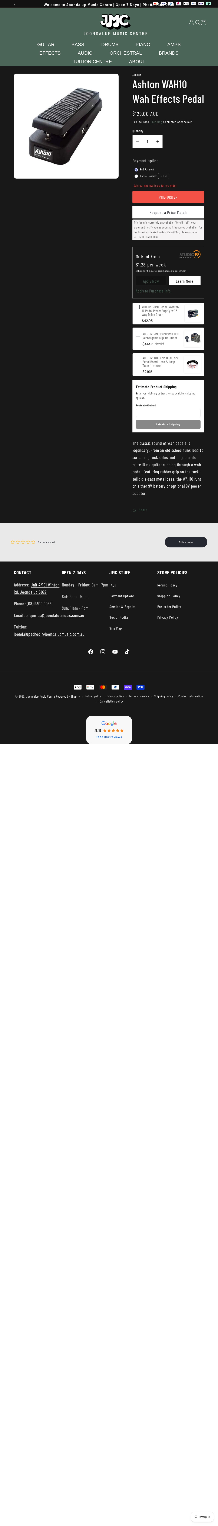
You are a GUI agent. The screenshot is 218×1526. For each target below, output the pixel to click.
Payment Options (122, 596)
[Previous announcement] (14, 5)
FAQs (112, 585)
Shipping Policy (169, 596)
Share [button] (143, 509)
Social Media (118, 617)
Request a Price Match (168, 212)
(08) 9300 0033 (39, 603)
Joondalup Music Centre (40, 696)
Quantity (137, 131)
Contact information (190, 696)
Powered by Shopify (68, 696)
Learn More (184, 281)
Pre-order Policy (169, 606)
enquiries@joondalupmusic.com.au (55, 615)
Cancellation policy (111, 701)
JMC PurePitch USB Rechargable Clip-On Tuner (160, 336)
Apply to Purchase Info (153, 290)
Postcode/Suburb (146, 405)
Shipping (156, 122)
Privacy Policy (167, 617)
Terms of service (139, 696)
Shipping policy (163, 696)
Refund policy (93, 696)
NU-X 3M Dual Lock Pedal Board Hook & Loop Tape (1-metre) (160, 361)
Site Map (115, 628)
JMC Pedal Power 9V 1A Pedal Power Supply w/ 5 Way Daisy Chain (160, 310)
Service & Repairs (122, 606)
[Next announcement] (203, 5)
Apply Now (151, 281)
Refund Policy (167, 585)
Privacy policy (115, 696)
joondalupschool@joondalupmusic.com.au (49, 634)
